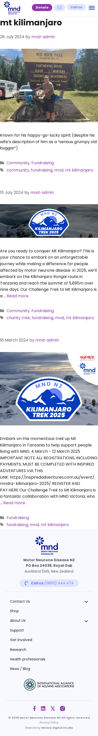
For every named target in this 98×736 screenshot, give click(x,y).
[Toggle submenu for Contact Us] (86, 601)
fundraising (42, 170)
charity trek (18, 318)
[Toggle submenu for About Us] (86, 620)
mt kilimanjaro (79, 170)
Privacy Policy (49, 722)
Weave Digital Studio (57, 728)
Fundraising (42, 163)
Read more (18, 296)
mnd (58, 170)
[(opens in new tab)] (49, 689)
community (18, 170)
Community (18, 163)
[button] (42, 7)
